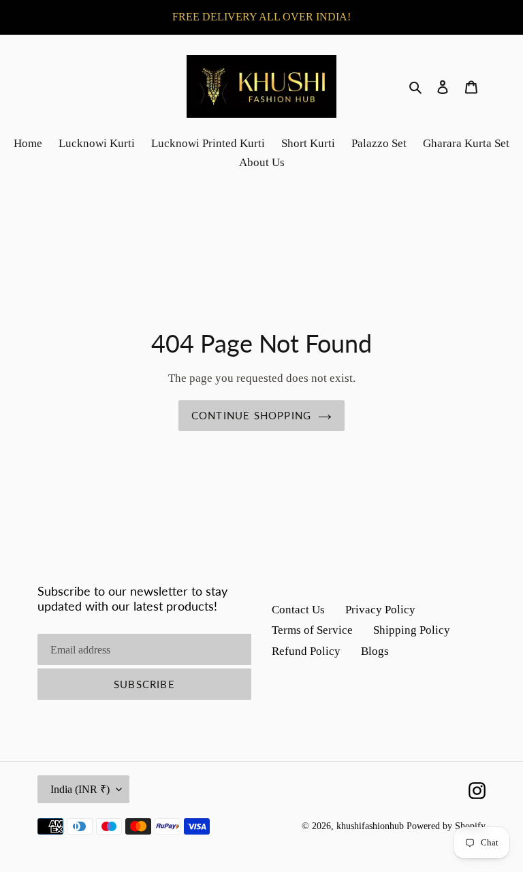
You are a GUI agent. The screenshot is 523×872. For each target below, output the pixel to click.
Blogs (375, 651)
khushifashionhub (370, 826)
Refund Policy (306, 651)
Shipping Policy (411, 630)
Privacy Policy (380, 609)
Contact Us (298, 609)
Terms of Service (312, 630)
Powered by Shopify (446, 826)
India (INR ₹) (80, 789)
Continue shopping (251, 415)
